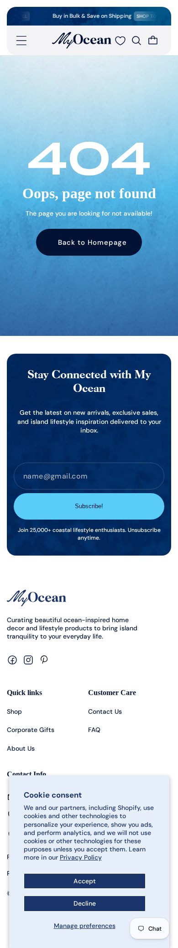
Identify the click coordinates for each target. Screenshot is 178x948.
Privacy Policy (81, 857)
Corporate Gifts (30, 730)
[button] (21, 40)
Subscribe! (89, 506)
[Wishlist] (120, 40)
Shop (14, 711)
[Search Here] (136, 40)
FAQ (94, 730)
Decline (84, 903)
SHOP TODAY (145, 16)
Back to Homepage (92, 242)
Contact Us (105, 711)
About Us (21, 748)
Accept (84, 881)
